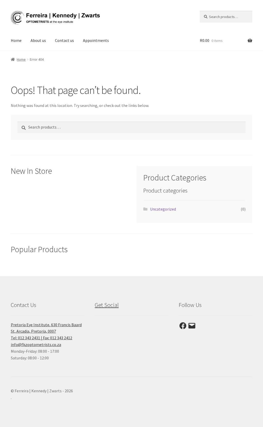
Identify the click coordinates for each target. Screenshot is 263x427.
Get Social (107, 304)
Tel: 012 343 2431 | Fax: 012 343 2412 (41, 337)
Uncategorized (163, 209)
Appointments (96, 40)
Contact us (64, 40)
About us (38, 40)
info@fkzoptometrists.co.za (36, 344)
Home (16, 40)
